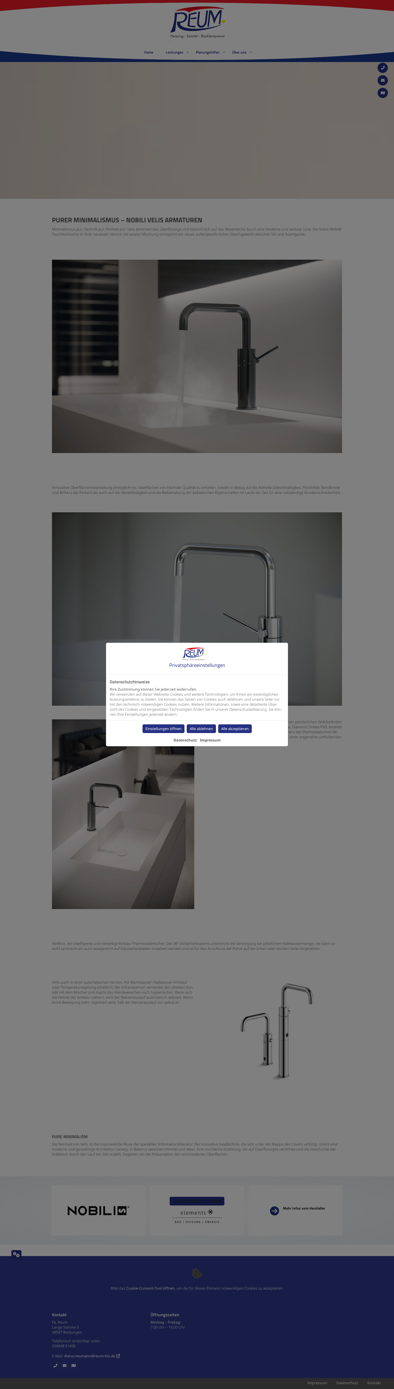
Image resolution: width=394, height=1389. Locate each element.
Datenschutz (185, 740)
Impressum (210, 740)
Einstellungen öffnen (163, 728)
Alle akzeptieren (235, 728)
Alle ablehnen (201, 728)
